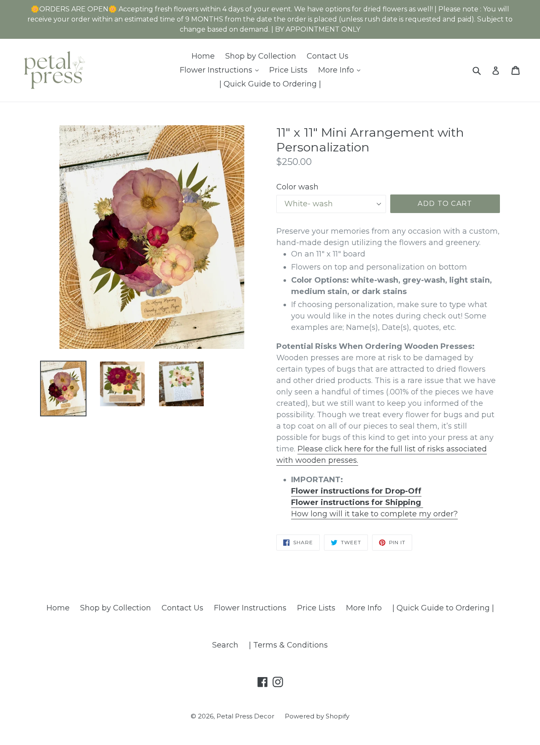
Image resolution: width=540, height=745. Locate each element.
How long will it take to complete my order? (374, 513)
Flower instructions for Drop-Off (356, 491)
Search (225, 645)
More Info (341, 70)
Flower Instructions (221, 70)
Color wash (297, 187)
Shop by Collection (260, 56)
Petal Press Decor (245, 716)
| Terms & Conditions (288, 645)
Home (203, 56)
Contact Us (327, 56)
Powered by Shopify (317, 716)
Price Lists (288, 70)
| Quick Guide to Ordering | (270, 84)
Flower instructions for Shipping (357, 502)
